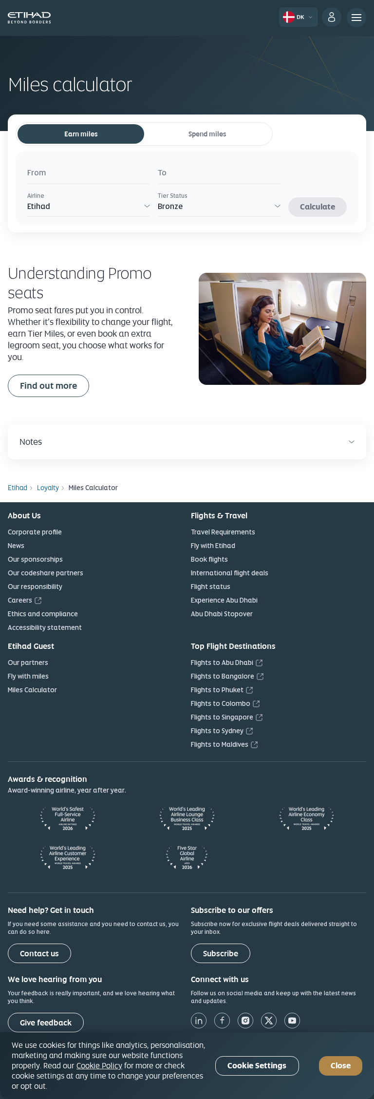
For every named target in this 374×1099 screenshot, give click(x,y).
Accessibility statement (45, 627)
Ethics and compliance (43, 613)
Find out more (48, 385)
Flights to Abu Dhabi (222, 662)
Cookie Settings (256, 1066)
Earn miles (81, 134)
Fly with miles (28, 676)
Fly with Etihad (213, 545)
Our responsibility (35, 586)
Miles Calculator (32, 689)
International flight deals (229, 572)
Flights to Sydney (217, 730)
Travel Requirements (223, 532)
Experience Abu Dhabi (224, 600)
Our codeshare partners (45, 572)
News (16, 545)
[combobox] (88, 174)
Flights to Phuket (217, 689)
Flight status (210, 586)
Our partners (28, 662)
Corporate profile (35, 532)
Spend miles (207, 134)
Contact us (39, 953)
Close (341, 1066)
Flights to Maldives (219, 744)
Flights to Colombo (220, 703)
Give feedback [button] (46, 1023)
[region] (187, 1065)
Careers (20, 600)
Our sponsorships (35, 559)
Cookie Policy (99, 1065)
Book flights (209, 559)
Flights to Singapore (222, 717)
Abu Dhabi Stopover (222, 613)
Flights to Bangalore (222, 676)
